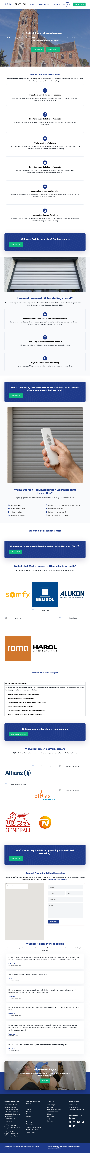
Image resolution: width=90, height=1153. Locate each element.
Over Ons (50, 1107)
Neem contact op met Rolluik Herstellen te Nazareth (45, 319)
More (56, 4)
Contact (50, 1121)
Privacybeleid (73, 1105)
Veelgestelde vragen (54, 1109)
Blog (48, 1119)
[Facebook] (70, 1122)
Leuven (28, 1109)
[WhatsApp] (83, 1122)
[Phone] (74, 1126)
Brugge (28, 1116)
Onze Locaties (44, 4)
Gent (27, 1114)
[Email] (70, 1126)
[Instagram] (78, 1122)
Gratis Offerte (79, 4)
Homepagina (51, 1105)
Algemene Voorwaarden (76, 1109)
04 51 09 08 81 (68, 4)
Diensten (50, 1114)
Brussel (28, 1111)
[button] (45, 1081)
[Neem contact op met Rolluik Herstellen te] (45, 314)
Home (32, 4)
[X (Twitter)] (74, 1122)
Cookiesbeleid (73, 1107)
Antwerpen (29, 1107)
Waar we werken (52, 1112)
